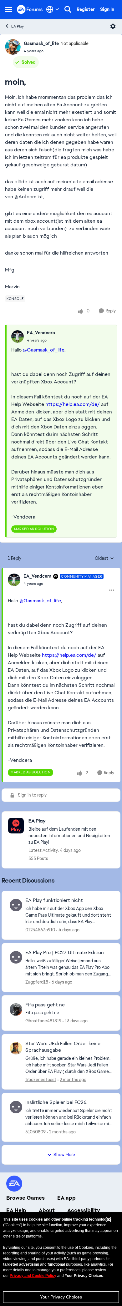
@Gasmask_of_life (43, 350)
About (47, 1210)
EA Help (16, 1210)
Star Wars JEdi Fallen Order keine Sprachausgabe (62, 1046)
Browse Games (25, 1197)
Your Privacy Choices (61, 1296)
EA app (66, 1197)
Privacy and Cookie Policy (33, 1275)
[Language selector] (52, 9)
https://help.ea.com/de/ (72, 404)
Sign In (107, 9)
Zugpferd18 (36, 982)
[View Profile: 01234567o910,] (16, 905)
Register (86, 9)
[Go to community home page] (30, 9)
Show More (64, 1154)
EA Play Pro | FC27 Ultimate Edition (64, 952)
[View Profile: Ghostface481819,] (16, 1009)
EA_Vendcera (41, 333)
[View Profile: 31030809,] (16, 1107)
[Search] (68, 9)
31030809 (35, 1132)
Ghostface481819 (43, 1021)
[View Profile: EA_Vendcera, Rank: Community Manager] (14, 580)
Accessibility (83, 1210)
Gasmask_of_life (41, 43)
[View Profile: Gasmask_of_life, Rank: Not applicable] (13, 47)
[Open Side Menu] (8, 9)
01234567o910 (40, 930)
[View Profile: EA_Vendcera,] (17, 336)
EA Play (17, 26)
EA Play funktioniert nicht (54, 900)
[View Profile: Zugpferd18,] (16, 957)
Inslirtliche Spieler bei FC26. (56, 1102)
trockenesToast (40, 1079)
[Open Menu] (113, 26)
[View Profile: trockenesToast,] (16, 1048)
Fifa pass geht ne (45, 1005)
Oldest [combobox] (104, 558)
